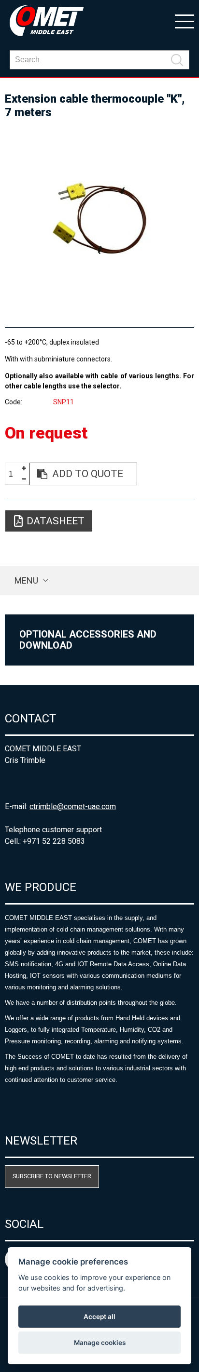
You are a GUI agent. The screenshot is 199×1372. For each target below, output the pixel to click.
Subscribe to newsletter (52, 1176)
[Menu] (184, 20)
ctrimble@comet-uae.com (72, 806)
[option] (99, 218)
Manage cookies (100, 1342)
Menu (26, 580)
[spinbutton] (14, 474)
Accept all (99, 1316)
